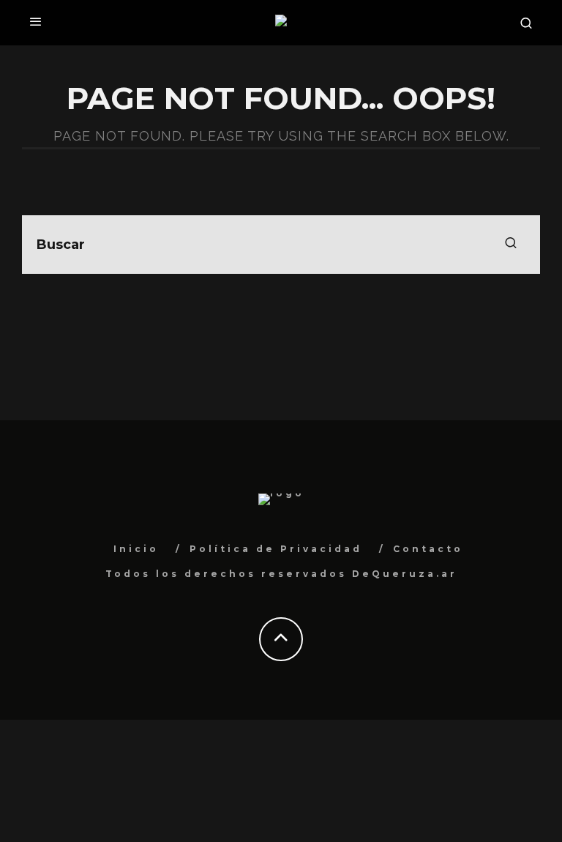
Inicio (136, 548)
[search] (511, 244)
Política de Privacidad (276, 548)
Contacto (428, 548)
